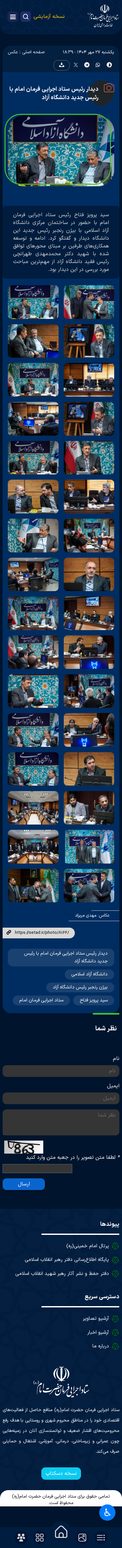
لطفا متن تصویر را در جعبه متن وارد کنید (72, 1157)
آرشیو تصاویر (96, 1318)
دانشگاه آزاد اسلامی (89, 974)
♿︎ (107, 1512)
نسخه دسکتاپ (61, 1473)
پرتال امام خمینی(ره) (87, 1246)
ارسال (24, 1184)
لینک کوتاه (8, 933)
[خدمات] (39, 1537)
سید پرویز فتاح (94, 1000)
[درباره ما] (21, 1537)
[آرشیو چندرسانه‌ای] (82, 1537)
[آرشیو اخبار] (100, 1537)
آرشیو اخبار (98, 1332)
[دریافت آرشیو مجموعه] (61, 65)
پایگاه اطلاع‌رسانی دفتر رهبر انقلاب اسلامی (67, 1260)
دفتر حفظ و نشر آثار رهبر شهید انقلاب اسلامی (62, 1273)
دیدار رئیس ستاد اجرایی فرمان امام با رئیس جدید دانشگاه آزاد (54, 93)
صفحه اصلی (33, 52)
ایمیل (113, 1086)
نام (116, 1059)
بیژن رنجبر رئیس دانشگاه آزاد (80, 987)
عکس (13, 52)
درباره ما (100, 1346)
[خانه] (61, 1531)
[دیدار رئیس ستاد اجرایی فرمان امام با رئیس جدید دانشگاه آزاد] (89, 302)
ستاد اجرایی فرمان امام (41, 1000)
